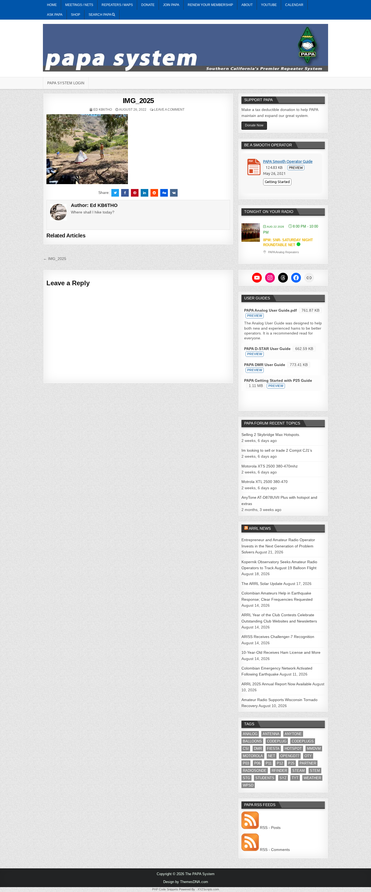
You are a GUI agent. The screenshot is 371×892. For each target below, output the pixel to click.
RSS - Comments (274, 849)
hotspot (293, 749)
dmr (258, 749)
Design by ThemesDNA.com (185, 882)
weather (312, 778)
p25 (291, 763)
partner (308, 763)
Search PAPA (100, 15)
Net (271, 756)
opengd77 (289, 756)
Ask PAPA (54, 15)
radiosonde (254, 771)
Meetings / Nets (79, 5)
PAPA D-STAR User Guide (267, 348)
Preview (296, 167)
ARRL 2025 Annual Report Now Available (276, 684)
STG (246, 778)
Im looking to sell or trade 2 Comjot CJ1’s (276, 450)
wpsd (248, 785)
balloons (252, 741)
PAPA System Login (65, 83)
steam (298, 771)
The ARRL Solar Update (261, 583)
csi (246, 749)
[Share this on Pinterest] (135, 193)
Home (52, 5)
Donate (148, 5)
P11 (269, 763)
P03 (246, 763)
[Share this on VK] (174, 193)
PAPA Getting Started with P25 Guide (278, 380)
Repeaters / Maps (117, 5)
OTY (308, 756)
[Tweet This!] (115, 193)
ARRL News (260, 528)
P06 (257, 763)
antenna (271, 734)
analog (250, 734)
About (247, 5)
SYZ (283, 778)
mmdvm (314, 749)
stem (315, 771)
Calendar (294, 5)
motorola (253, 756)
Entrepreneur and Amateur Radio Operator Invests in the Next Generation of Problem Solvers (278, 546)
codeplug (277, 741)
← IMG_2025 (54, 258)
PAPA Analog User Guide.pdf (270, 310)
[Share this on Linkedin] (144, 193)
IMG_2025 (138, 101)
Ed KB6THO (102, 110)
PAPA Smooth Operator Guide (288, 161)
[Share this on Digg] (164, 193)
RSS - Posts (270, 827)
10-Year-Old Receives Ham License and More (280, 652)
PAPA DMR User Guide (264, 365)
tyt (295, 778)
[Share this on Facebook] (125, 193)
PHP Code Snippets (165, 889)
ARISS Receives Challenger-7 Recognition (277, 636)
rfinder (279, 771)
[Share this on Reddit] (154, 193)
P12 (280, 763)
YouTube (269, 5)
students (264, 778)
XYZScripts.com (208, 889)
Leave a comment (169, 110)
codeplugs (303, 741)
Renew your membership (210, 5)
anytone (293, 734)
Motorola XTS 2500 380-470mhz (269, 466)
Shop (75, 15)
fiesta (273, 749)
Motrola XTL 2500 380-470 (264, 481)
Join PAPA (171, 5)
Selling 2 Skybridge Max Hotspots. (270, 434)
